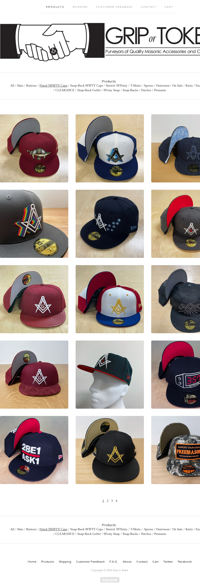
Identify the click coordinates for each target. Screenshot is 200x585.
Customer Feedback (114, 7)
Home (32, 561)
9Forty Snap (112, 90)
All (12, 85)
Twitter (168, 561)
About (127, 561)
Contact (148, 7)
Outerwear (163, 85)
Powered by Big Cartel (110, 580)
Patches (146, 90)
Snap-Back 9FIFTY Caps (86, 85)
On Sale (177, 85)
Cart (169, 7)
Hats (20, 85)
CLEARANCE (64, 90)
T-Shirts (135, 85)
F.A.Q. (114, 561)
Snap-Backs (130, 90)
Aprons (148, 85)
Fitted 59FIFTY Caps (53, 85)
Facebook (185, 561)
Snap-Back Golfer (89, 90)
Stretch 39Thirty (117, 85)
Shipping (80, 7)
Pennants (160, 90)
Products (55, 7)
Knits (189, 85)
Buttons (31, 85)
